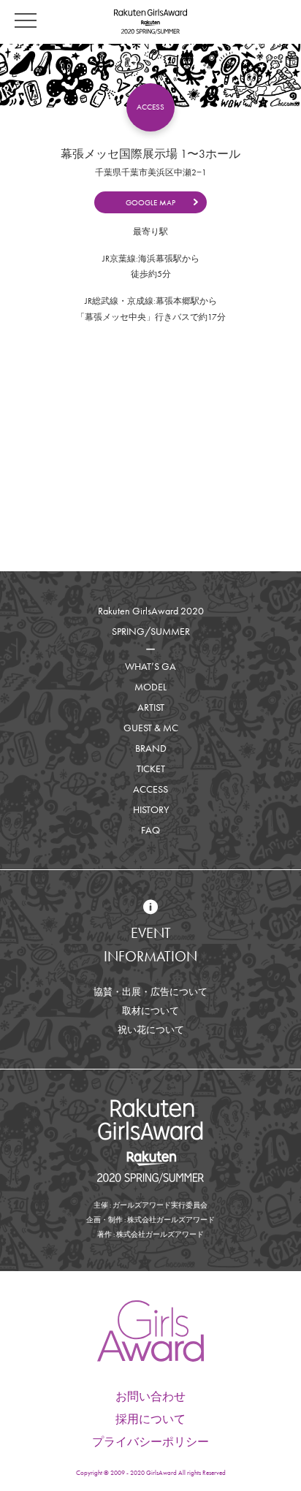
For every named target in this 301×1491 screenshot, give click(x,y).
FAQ (150, 829)
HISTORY (151, 809)
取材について (150, 1010)
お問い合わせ (150, 1396)
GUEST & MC (150, 727)
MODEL (150, 686)
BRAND (151, 748)
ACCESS (150, 789)
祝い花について (151, 1029)
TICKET (151, 768)
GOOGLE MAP (150, 202)
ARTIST (150, 707)
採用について (150, 1419)
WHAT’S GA (150, 666)
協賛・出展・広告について (150, 991)
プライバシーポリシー (150, 1441)
